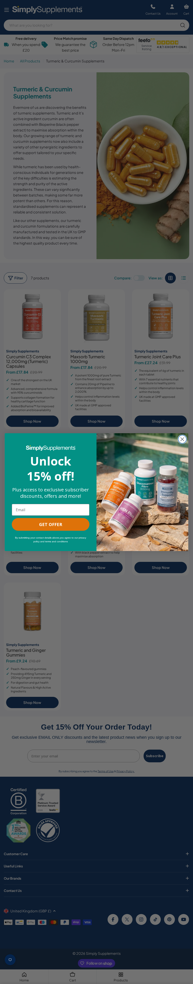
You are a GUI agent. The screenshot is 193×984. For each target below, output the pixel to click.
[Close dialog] (182, 439)
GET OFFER (50, 524)
